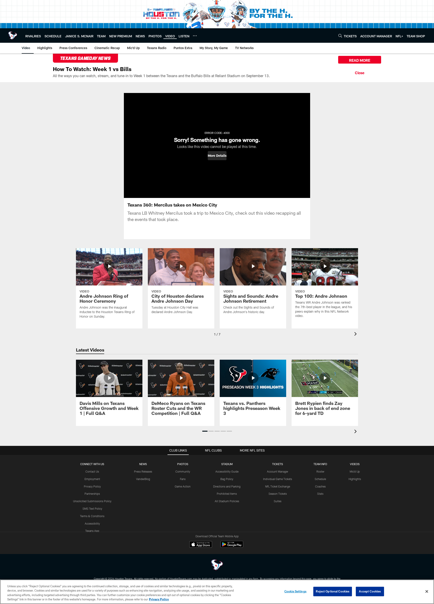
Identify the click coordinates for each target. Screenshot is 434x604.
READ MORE (359, 60)
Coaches (320, 486)
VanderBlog (143, 478)
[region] (217, 592)
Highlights (355, 478)
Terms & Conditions (92, 516)
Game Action (183, 486)
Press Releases (143, 471)
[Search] (340, 36)
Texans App (92, 530)
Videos (355, 464)
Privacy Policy (92, 486)
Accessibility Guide (226, 471)
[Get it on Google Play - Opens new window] (231, 546)
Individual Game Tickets (277, 478)
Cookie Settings (295, 591)
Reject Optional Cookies (332, 591)
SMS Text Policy (92, 508)
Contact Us (92, 471)
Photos (182, 464)
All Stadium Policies (227, 501)
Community (182, 471)
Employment (92, 478)
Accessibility (92, 523)
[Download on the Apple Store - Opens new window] (200, 545)
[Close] (359, 72)
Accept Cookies (370, 591)
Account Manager (277, 471)
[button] (217, 155)
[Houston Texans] (217, 565)
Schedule (320, 478)
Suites (277, 501)
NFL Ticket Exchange (277, 486)
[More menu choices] (195, 36)
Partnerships (92, 493)
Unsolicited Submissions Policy (92, 501)
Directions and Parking (227, 486)
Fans (183, 478)
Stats (320, 493)
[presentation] (356, 334)
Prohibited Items (227, 493)
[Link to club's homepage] (12, 35)
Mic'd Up (355, 471)
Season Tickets (278, 493)
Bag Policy (226, 478)
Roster (320, 471)
